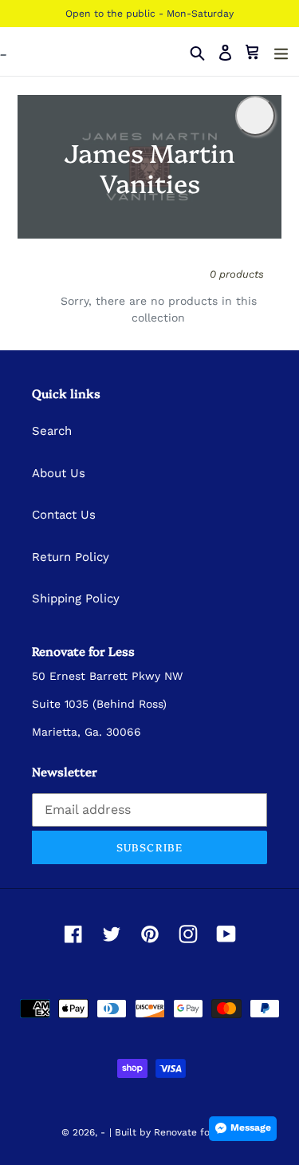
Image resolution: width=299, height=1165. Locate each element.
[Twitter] (111, 934)
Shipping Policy (76, 598)
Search (52, 431)
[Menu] (281, 52)
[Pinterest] (150, 934)
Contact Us (64, 514)
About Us (58, 473)
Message (250, 1127)
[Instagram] (188, 934)
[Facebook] (73, 934)
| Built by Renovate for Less (173, 1132)
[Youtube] (226, 934)
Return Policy (70, 557)
